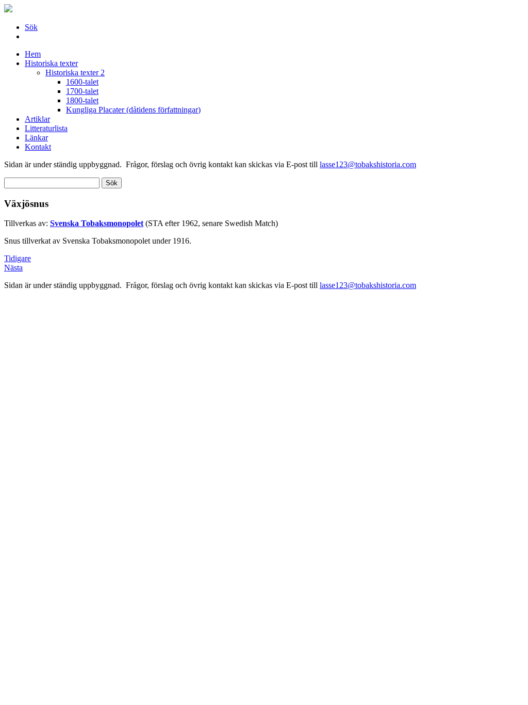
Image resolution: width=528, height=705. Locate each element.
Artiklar (37, 119)
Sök (31, 27)
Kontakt (38, 146)
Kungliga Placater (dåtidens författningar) (133, 109)
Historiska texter (51, 63)
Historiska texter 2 (75, 72)
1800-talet (82, 100)
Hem (33, 54)
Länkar (36, 137)
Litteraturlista (46, 128)
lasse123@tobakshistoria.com (368, 164)
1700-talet (82, 91)
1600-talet (82, 81)
